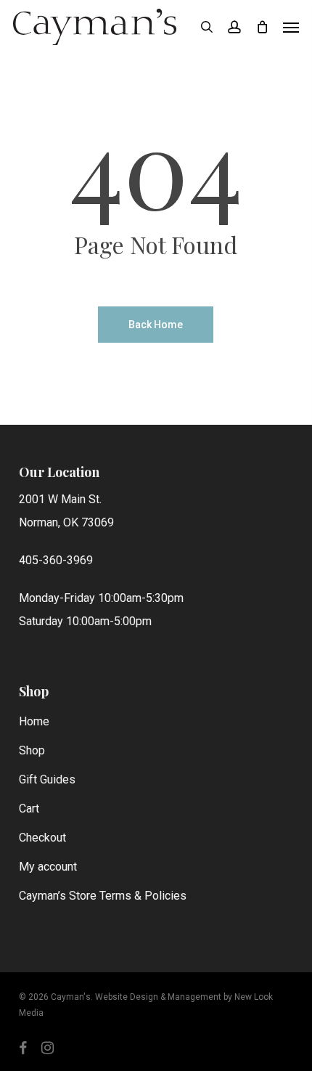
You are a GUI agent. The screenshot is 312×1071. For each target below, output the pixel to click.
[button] (291, 27)
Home (34, 721)
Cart (29, 808)
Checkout (42, 837)
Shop (32, 750)
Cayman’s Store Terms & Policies (102, 896)
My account (48, 867)
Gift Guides (47, 779)
